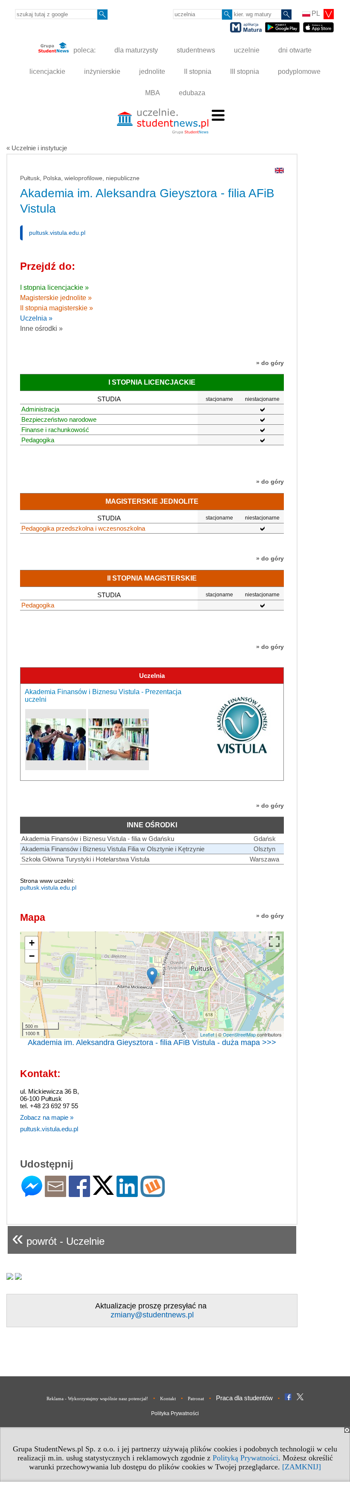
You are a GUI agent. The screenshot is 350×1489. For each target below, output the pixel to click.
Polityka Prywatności (175, 1413)
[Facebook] (79, 1193)
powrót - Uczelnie (58, 1237)
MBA (152, 92)
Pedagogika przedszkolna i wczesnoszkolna (83, 528)
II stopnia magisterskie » (56, 308)
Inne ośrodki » (41, 328)
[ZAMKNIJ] (301, 1467)
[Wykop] (152, 1193)
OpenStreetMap (239, 1034)
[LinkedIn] (127, 1193)
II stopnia (197, 71)
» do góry (270, 362)
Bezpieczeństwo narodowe (58, 419)
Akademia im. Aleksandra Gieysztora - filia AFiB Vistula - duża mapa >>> (152, 1042)
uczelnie (247, 50)
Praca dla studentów (244, 1397)
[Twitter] (103, 1191)
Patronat (196, 1398)
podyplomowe (299, 71)
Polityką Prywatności (245, 1458)
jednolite (152, 71)
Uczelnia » (36, 318)
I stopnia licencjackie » (54, 287)
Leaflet (207, 1034)
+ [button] (32, 942)
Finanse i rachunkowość (55, 429)
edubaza (192, 92)
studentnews (196, 50)
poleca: (84, 50)
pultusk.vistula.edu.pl (57, 232)
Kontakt (168, 1398)
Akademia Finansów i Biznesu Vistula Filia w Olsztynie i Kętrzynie (112, 849)
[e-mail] (55, 1193)
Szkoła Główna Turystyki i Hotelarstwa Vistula (85, 859)
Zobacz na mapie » (46, 1117)
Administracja (40, 409)
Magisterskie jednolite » (56, 297)
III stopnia (244, 71)
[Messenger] (31, 1193)
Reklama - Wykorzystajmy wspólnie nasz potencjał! (97, 1398)
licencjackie (47, 71)
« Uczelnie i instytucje (36, 148)
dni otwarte (295, 50)
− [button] (32, 956)
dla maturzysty (136, 50)
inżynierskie (102, 71)
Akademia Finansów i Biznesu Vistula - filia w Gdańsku (97, 838)
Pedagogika (37, 440)
